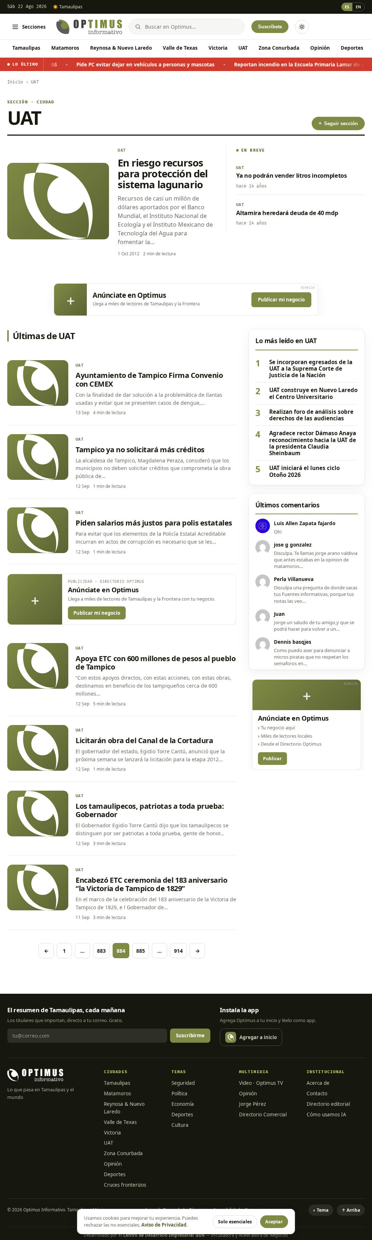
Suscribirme (190, 1035)
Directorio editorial (328, 1104)
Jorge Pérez (252, 1104)
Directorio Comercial (263, 1114)
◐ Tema (320, 1210)
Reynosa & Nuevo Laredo (121, 48)
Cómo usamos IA (326, 1114)
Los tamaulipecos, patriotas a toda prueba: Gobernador (150, 810)
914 (178, 950)
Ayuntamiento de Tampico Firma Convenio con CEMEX (149, 379)
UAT (243, 48)
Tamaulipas (26, 48)
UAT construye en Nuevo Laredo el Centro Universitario (313, 393)
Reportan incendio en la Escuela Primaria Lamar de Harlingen (286, 64)
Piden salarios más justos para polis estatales (154, 523)
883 (101, 950)
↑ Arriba (350, 1210)
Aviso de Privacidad (163, 1225)
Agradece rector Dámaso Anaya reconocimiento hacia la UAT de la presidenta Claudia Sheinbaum (312, 443)
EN (358, 6)
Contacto (317, 1093)
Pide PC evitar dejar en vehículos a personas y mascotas (122, 64)
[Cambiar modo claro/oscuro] (302, 27)
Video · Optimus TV (261, 1083)
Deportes (352, 48)
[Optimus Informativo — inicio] (89, 27)
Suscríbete (270, 26)
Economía (182, 1104)
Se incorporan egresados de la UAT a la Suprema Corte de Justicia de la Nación (310, 369)
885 (140, 950)
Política (179, 1093)
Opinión (320, 48)
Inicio (15, 82)
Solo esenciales (235, 1222)
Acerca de (318, 1083)
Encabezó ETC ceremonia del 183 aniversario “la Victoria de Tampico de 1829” (151, 884)
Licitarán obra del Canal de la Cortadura (144, 740)
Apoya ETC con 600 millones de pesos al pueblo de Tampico (155, 663)
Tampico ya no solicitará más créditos (140, 449)
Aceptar (274, 1222)
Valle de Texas (180, 48)
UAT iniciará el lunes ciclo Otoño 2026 (304, 471)
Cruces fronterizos (125, 1185)
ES (347, 6)
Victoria (218, 48)
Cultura (180, 1125)
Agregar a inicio (258, 1037)
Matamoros (65, 48)
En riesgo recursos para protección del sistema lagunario (162, 173)
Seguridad (183, 1083)
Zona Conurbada (279, 48)
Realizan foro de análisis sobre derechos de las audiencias (311, 414)
